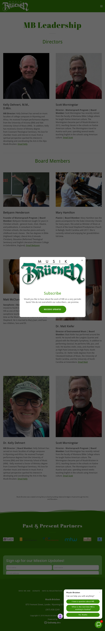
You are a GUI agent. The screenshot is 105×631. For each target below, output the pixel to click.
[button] (98, 624)
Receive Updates (52, 309)
